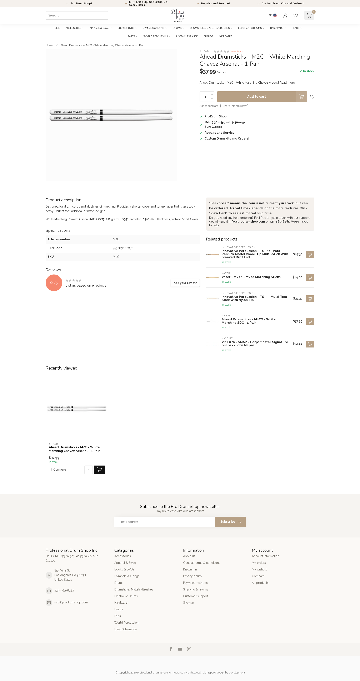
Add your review (185, 282)
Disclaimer (190, 569)
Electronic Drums (250, 28)
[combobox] (77, 15)
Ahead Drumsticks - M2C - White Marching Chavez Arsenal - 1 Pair (102, 45)
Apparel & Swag (99, 28)
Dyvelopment (237, 672)
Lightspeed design (214, 672)
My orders (259, 562)
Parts (131, 36)
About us (189, 556)
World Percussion (156, 36)
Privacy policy (192, 576)
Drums (177, 28)
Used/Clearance (187, 36)
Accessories (73, 28)
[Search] (104, 15)
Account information (265, 556)
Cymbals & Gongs (153, 28)
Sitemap (188, 602)
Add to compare (209, 106)
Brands (208, 36)
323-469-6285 (280, 221)
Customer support (195, 596)
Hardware (276, 28)
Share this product (234, 106)
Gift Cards (225, 36)
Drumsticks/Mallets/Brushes (210, 28)
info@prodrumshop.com (247, 221)
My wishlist (259, 569)
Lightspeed (194, 672)
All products (260, 582)
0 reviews (237, 51)
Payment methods (195, 582)
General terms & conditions (201, 562)
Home (56, 28)
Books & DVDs (126, 28)
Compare (59, 469)
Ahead (204, 51)
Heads (295, 28)
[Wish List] (296, 15)
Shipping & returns (195, 589)
